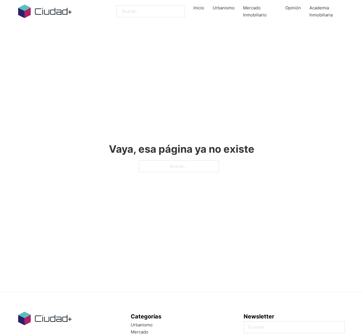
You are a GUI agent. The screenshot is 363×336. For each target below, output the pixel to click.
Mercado (139, 332)
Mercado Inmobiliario (255, 11)
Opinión (293, 7)
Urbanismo (224, 7)
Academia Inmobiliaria (321, 11)
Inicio (198, 7)
